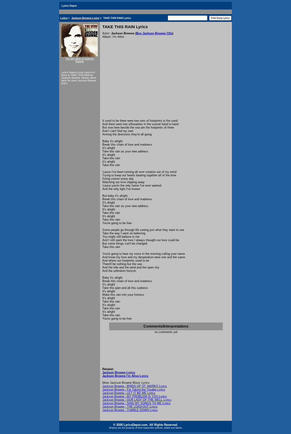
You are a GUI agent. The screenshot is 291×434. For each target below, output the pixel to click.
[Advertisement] (166, 85)
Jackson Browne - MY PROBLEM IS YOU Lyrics (134, 396)
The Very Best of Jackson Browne (79, 60)
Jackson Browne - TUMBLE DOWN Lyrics (130, 410)
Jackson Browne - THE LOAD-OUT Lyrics (130, 406)
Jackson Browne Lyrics (85, 18)
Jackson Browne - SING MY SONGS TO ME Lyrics (136, 403)
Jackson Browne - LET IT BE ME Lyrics (128, 393)
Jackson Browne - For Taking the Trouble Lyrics (133, 389)
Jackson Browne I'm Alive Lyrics (125, 376)
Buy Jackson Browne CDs (154, 33)
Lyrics (64, 18)
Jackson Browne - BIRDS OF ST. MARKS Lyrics (134, 386)
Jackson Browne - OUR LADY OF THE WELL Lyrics (136, 399)
